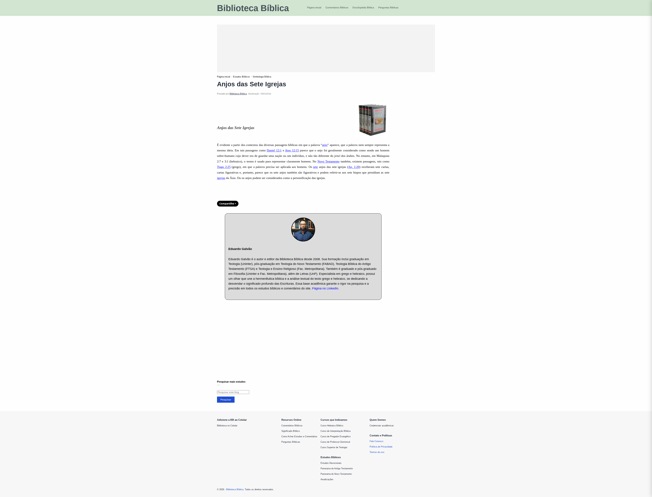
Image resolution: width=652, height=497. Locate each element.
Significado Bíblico (290, 431)
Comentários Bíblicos (291, 425)
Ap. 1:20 (353, 167)
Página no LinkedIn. (325, 288)
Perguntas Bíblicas (290, 442)
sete (315, 167)
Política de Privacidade (381, 446)
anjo (324, 145)
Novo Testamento (328, 161)
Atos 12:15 (292, 150)
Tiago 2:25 (224, 167)
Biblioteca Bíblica (253, 8)
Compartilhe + (227, 203)
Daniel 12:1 (274, 150)
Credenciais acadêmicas (382, 425)
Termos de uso (377, 452)
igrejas (221, 178)
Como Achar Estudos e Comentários (299, 436)
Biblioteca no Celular (227, 425)
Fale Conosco (376, 441)
